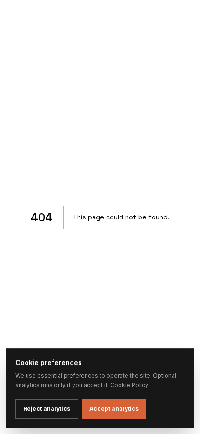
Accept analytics (114, 408)
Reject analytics (46, 408)
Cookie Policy (129, 384)
